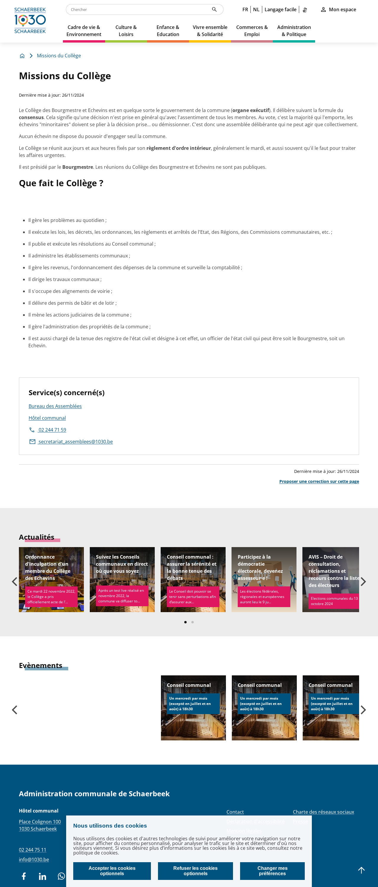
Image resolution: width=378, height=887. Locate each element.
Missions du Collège (59, 55)
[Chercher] (214, 9)
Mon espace (342, 9)
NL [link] (256, 9)
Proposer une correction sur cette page (319, 481)
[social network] (23, 876)
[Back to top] (361, 870)
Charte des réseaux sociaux (323, 812)
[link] (306, 9)
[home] (31, 21)
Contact (235, 812)
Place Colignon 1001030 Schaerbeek (40, 825)
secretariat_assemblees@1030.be (75, 441)
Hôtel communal (47, 418)
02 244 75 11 (32, 850)
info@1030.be (34, 859)
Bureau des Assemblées (55, 406)
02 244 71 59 (52, 430)
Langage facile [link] (280, 9)
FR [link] (245, 9)
